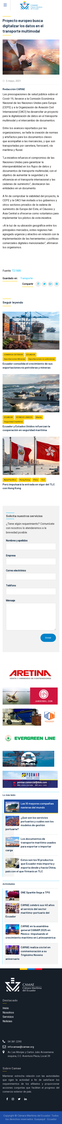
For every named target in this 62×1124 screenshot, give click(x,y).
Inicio (6, 1008)
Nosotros (8, 1013)
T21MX (16, 271)
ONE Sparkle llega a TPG (35, 892)
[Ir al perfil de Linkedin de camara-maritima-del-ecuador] (25, 1099)
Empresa (11, 555)
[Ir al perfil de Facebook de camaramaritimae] (7, 1099)
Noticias (7, 1021)
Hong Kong (25, 479)
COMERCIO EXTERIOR (13, 354)
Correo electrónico (16, 570)
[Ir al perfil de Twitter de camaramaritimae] (19, 1099)
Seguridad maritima (13, 421)
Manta (39, 417)
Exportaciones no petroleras (42, 359)
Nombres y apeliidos (17, 540)
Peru (35, 479)
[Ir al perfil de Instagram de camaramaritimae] (13, 1099)
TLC (43, 479)
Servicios (8, 1017)
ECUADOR (30, 354)
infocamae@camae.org (21, 1047)
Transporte (26, 278)
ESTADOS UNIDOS (24, 417)
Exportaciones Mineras (14, 359)
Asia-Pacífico (10, 479)
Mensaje (10, 600)
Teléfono (11, 585)
